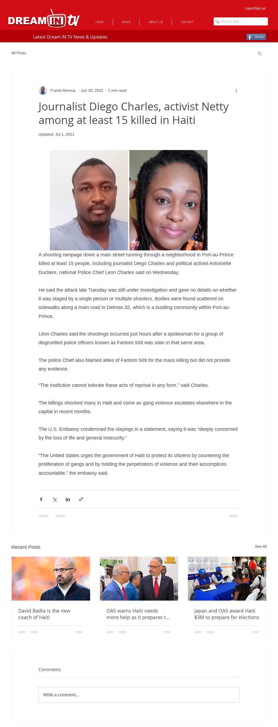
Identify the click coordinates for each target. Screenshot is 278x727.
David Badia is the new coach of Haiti (44, 613)
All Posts (18, 53)
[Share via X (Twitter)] (54, 499)
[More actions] (236, 90)
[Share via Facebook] (41, 499)
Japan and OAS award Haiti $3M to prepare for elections (226, 613)
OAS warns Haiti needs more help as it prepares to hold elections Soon (137, 613)
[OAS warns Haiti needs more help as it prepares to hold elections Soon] (139, 579)
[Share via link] (81, 499)
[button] (259, 53)
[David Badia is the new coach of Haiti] (51, 579)
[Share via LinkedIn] (67, 499)
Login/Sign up (255, 8)
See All (261, 546)
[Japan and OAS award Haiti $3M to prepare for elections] (227, 579)
